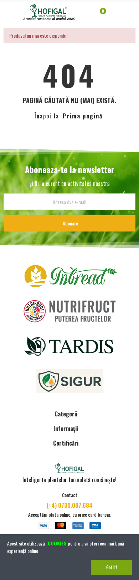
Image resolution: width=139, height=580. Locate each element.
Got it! (111, 567)
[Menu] (7, 12)
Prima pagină (83, 116)
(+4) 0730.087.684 (70, 505)
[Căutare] (122, 14)
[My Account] (113, 14)
